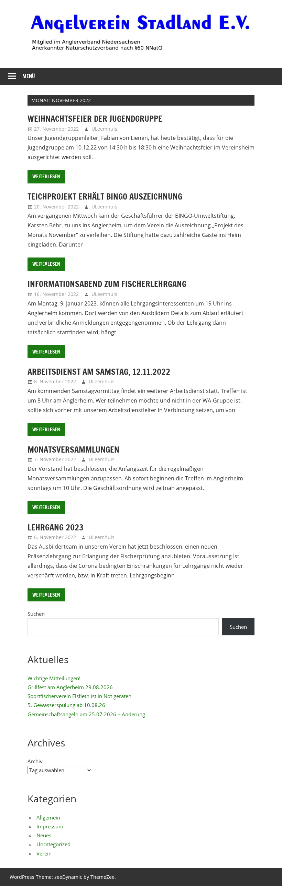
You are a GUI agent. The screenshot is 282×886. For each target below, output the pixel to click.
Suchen (36, 613)
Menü (28, 76)
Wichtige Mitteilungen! (54, 678)
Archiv (35, 761)
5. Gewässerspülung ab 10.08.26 (66, 705)
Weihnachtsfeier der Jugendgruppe (95, 118)
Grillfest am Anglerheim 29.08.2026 (70, 687)
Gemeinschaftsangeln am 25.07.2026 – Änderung (86, 714)
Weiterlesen (46, 176)
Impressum (49, 826)
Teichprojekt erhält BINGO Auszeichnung (105, 196)
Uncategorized (53, 844)
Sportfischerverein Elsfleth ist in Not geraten (79, 696)
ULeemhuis (104, 128)
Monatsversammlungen (73, 449)
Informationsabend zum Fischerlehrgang (107, 284)
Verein (44, 853)
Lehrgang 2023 (56, 527)
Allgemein (48, 817)
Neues (43, 835)
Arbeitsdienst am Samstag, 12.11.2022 (99, 372)
